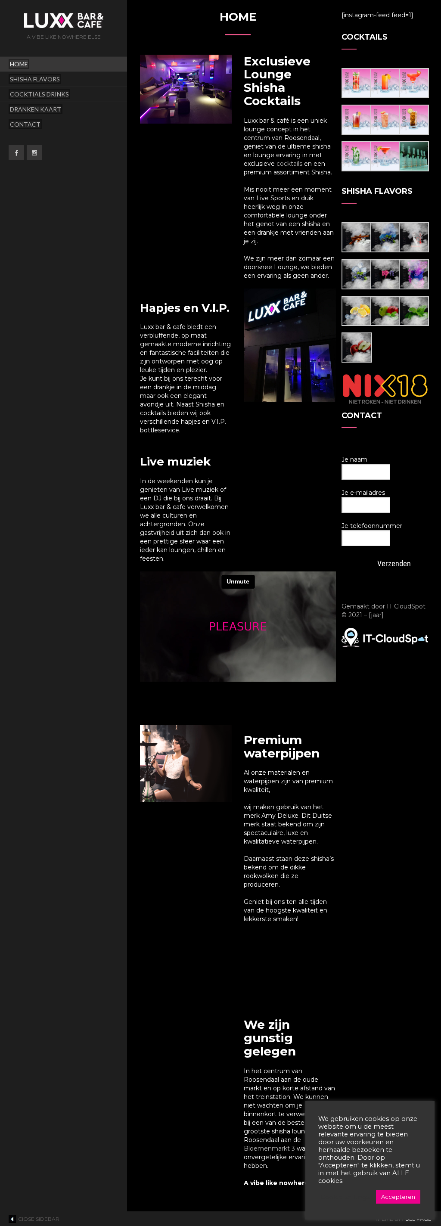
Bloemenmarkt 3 (269, 1148)
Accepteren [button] (398, 1196)
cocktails (289, 164)
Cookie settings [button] (345, 1197)
